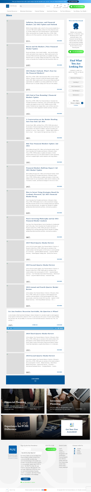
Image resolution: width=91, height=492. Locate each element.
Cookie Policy (62, 464)
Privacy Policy (62, 465)
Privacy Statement (63, 467)
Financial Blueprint (63, 457)
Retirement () (76, 95)
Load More (35, 379)
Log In (60, 448)
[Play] (8, 328)
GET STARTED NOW (73, 1)
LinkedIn (78, 452)
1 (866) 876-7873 (51, 449)
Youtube (79, 448)
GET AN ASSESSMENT (77, 51)
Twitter (78, 450)
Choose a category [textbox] (76, 103)
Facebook (78, 453)
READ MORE (59, 40)
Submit (25, 479)
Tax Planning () (76, 91)
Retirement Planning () (76, 78)
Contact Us (61, 452)
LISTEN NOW (59, 325)
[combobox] (76, 103)
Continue (76, 105)
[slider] (61, 328)
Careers (61, 450)
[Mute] (58, 328)
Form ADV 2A (62, 459)
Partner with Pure (63, 460)
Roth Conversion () (75, 86)
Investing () (75, 82)
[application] (35, 328)
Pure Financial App (63, 462)
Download (35, 325)
